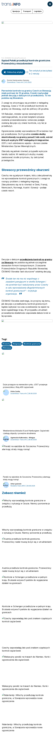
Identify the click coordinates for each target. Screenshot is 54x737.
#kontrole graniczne (31, 344)
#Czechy (6, 344)
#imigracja (17, 344)
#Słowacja (7, 348)
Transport (27, 11)
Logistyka (38, 11)
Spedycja (16, 11)
